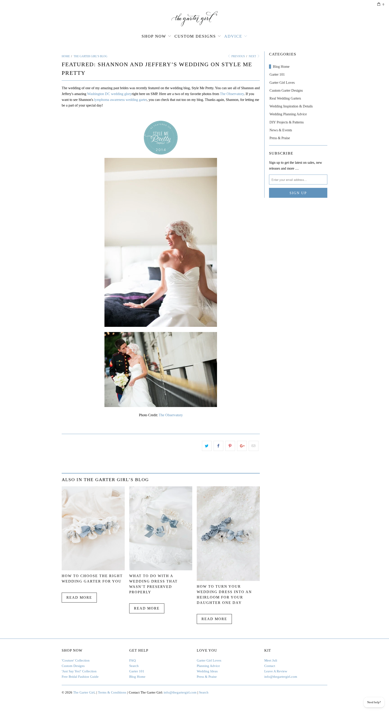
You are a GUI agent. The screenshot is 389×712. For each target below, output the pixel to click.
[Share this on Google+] (242, 446)
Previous (238, 56)
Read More (79, 597)
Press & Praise (279, 138)
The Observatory (232, 94)
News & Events (280, 130)
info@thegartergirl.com (280, 676)
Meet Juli (270, 660)
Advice (233, 36)
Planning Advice (208, 666)
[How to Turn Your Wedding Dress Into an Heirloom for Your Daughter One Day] (228, 580)
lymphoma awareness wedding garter (120, 100)
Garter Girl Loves (282, 82)
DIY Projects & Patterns (286, 122)
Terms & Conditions (112, 692)
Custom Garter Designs (286, 90)
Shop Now (154, 36)
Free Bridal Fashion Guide (80, 676)
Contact (269, 666)
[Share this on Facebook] (218, 446)
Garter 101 (277, 74)
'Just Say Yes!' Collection (79, 671)
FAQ (132, 660)
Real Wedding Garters (285, 98)
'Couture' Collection (76, 660)
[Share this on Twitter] (207, 446)
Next (253, 56)
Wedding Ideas (207, 671)
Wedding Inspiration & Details (291, 106)
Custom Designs (195, 36)
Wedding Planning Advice (288, 114)
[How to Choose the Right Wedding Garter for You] (93, 569)
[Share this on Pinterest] (230, 446)
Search (134, 666)
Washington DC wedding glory (109, 94)
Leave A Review (275, 671)
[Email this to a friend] (253, 446)
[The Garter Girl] (194, 19)
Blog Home (281, 66)
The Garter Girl (84, 692)
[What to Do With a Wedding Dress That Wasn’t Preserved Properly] (160, 569)
